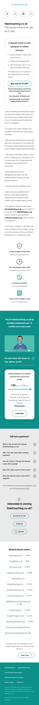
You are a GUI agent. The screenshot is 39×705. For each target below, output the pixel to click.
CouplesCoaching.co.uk (16, 590)
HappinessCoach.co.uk (15, 573)
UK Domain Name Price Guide (14, 677)
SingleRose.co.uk (16, 561)
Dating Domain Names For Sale (18, 627)
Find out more (19, 406)
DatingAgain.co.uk (15, 555)
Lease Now (19, 413)
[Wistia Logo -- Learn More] (29, 350)
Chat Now (21, 532)
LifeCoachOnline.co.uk (15, 596)
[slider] (17, 350)
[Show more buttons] (32, 350)
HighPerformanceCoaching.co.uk (18, 601)
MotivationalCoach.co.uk (15, 622)
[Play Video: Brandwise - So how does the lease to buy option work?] (19, 342)
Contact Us (19, 524)
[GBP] (23, 13)
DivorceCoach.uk (15, 610)
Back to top (24, 655)
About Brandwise (10, 667)
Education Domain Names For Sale (18, 633)
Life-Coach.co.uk (15, 567)
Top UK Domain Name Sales (13, 672)
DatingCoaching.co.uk (15, 584)
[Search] (15, 14)
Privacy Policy (9, 682)
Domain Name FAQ (22, 489)
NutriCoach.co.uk (18, 578)
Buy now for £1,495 (19, 83)
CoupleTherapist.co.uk (15, 616)
